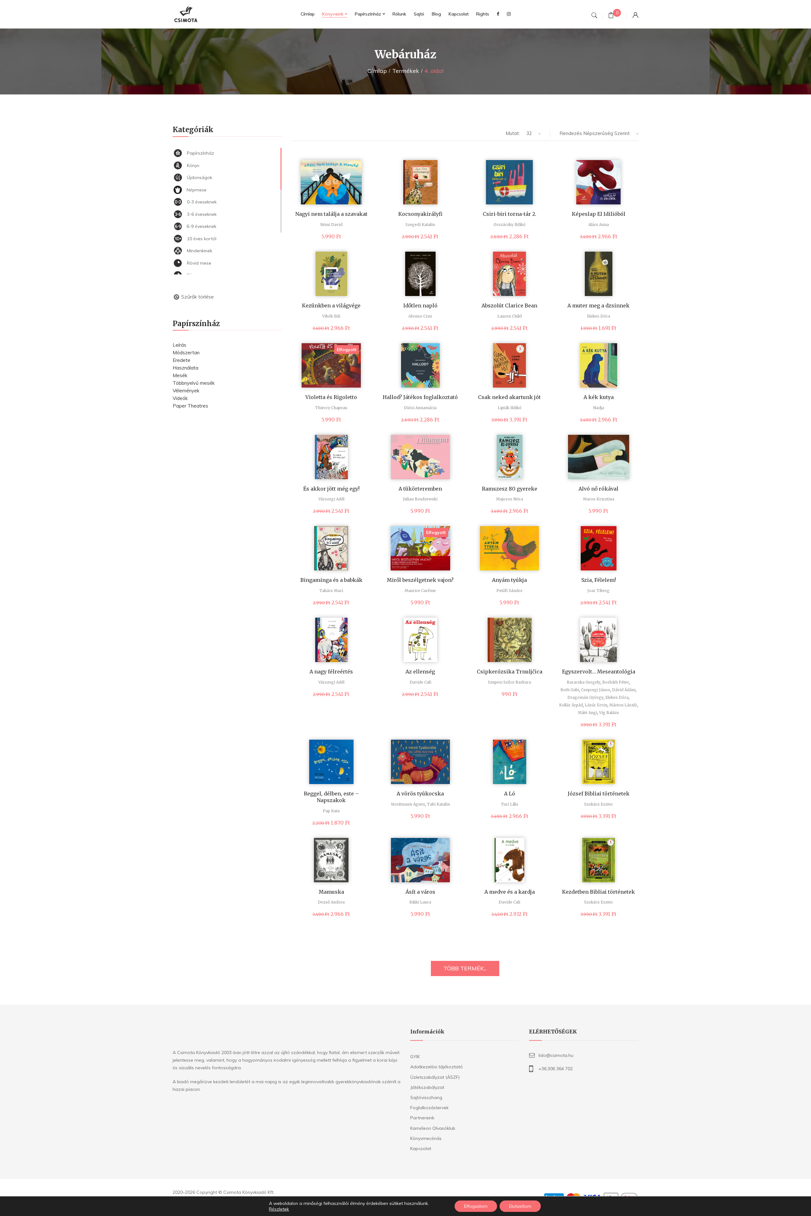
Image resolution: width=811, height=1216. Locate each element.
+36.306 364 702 (556, 1068)
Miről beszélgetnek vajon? (420, 580)
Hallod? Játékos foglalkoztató (420, 397)
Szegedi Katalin (420, 224)
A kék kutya (599, 397)
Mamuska (331, 892)
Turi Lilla (509, 804)
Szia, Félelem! (598, 580)
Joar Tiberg (598, 590)
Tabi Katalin (438, 804)
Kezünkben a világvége (331, 305)
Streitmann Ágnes (408, 804)
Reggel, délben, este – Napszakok (331, 796)
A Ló (509, 793)
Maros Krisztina (598, 499)
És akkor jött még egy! (331, 489)
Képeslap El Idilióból (598, 214)
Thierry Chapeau (331, 407)
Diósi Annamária (420, 407)
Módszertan (186, 353)
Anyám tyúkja (509, 580)
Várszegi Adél (331, 499)
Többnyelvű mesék (193, 383)
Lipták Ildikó (509, 407)
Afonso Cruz (420, 316)
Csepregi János (595, 689)
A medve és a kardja (509, 892)
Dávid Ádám (623, 689)
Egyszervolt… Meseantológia (598, 671)
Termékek (405, 70)
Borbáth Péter (615, 682)
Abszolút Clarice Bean (509, 305)
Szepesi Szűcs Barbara (509, 682)
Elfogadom (476, 1206)
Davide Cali (420, 682)
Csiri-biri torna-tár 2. (509, 214)
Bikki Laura (420, 902)
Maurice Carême (420, 590)
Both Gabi (569, 689)
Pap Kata (331, 810)
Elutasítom (520, 1206)
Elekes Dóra (598, 316)
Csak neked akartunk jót (509, 397)
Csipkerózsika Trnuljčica (509, 671)
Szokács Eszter (598, 804)
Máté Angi (587, 712)
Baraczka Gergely (583, 682)
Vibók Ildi (331, 316)
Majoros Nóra (509, 499)
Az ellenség (420, 671)
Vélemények (186, 391)
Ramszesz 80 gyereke (509, 489)
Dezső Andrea (331, 902)
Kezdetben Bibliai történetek (598, 892)
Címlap (377, 70)
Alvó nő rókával (598, 489)
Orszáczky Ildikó (510, 224)
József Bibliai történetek (598, 793)
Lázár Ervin (596, 705)
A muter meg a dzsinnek (598, 305)
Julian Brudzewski (420, 499)
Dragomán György (585, 697)
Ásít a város (420, 892)
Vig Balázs (609, 712)
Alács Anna (598, 224)
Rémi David (331, 224)
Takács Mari (331, 590)
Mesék (180, 375)
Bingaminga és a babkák (331, 580)
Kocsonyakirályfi (420, 214)
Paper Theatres (190, 406)
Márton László (623, 705)
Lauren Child (509, 316)
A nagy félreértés (331, 671)
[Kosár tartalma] (611, 16)
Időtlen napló (420, 305)
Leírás (179, 345)
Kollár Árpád (571, 705)
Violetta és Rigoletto (331, 397)
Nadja (598, 407)
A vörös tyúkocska (420, 793)
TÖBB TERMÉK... (465, 968)
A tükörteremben (420, 489)
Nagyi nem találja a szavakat (331, 214)
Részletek (279, 1209)
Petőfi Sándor (509, 590)
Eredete (181, 360)
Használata (185, 368)
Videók (180, 398)
